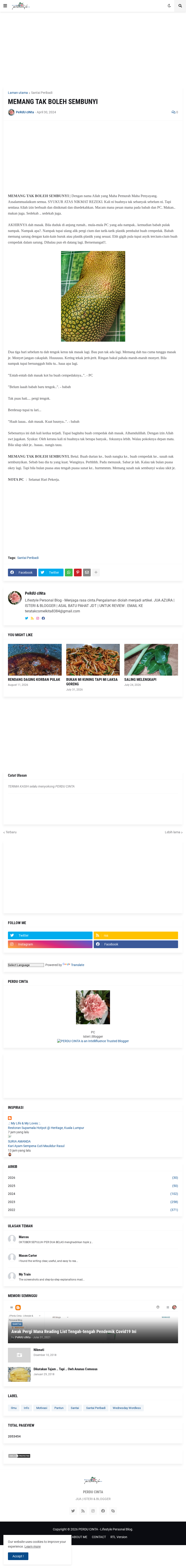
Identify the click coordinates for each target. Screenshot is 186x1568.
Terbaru (11, 832)
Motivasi (41, 1408)
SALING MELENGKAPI (140, 679)
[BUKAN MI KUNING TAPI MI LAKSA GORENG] (93, 660)
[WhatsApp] (69, 572)
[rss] (32, 618)
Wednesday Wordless (127, 1408)
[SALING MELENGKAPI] (151, 660)
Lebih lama (172, 832)
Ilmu (14, 1408)
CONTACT (99, 1537)
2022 (93, 1210)
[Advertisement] (93, 49)
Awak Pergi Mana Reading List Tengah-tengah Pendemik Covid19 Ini (73, 1331)
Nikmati (39, 1350)
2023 (93, 1202)
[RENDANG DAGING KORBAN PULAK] (35, 660)
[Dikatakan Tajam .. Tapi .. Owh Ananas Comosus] (19, 1374)
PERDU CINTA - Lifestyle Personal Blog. (105, 1529)
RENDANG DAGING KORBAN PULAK (34, 679)
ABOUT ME (79, 1537)
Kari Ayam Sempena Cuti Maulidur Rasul (36, 1146)
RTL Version (118, 1537)
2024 (93, 1194)
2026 (93, 1177)
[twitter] (26, 618)
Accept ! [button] (18, 1556)
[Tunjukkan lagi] (96, 572)
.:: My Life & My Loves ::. (24, 1123)
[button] (5, 6)
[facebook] (43, 618)
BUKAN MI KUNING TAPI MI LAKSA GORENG (92, 681)
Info (26, 1408)
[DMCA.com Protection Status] (19, 1457)
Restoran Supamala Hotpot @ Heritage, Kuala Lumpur (46, 1128)
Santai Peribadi (41, 92)
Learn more (32, 1546)
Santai (75, 1408)
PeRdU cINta (35, 593)
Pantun (59, 1408)
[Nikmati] (19, 1355)
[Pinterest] (78, 572)
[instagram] (37, 618)
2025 (93, 1186)
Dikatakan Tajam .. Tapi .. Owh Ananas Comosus (66, 1369)
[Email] (87, 572)
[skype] (113, 1511)
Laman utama (18, 92)
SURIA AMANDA (19, 1141)
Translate (77, 965)
